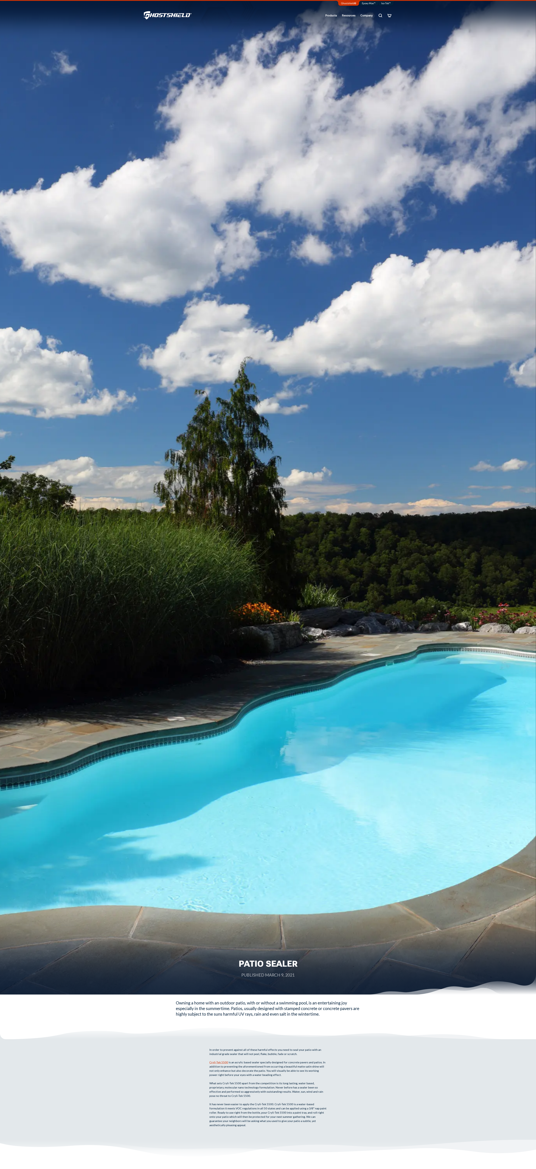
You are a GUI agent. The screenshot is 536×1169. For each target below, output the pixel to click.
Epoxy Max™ (369, 3)
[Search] (380, 15)
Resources (349, 15)
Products (331, 15)
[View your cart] (389, 15)
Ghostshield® (348, 3)
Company (366, 15)
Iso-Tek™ (386, 3)
